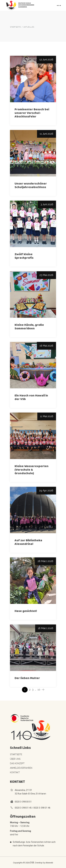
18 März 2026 (45, 628)
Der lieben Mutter (27, 678)
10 (39, 689)
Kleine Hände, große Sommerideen (29, 327)
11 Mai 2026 (46, 416)
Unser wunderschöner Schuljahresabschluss (31, 185)
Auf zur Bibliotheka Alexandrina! (28, 542)
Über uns (15, 759)
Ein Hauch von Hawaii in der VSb (31, 397)
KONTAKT (15, 772)
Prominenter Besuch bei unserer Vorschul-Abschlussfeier (32, 113)
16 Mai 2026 (46, 345)
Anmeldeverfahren (21, 768)
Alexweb (49, 862)
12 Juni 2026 (46, 59)
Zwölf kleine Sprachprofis (24, 256)
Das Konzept (17, 763)
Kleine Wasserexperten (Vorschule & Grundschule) (32, 469)
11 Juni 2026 (46, 133)
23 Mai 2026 (46, 275)
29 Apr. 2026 (46, 490)
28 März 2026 (45, 561)
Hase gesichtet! (26, 611)
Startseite (16, 754)
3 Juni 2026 (47, 204)
